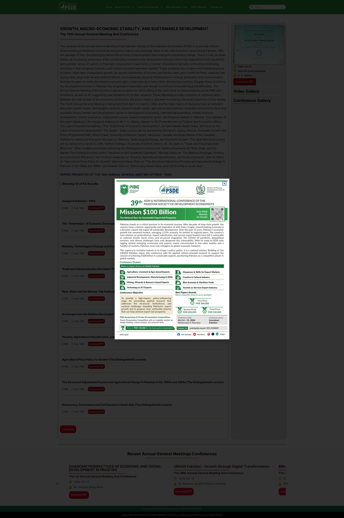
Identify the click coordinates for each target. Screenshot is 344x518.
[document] (172, 259)
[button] (224, 183)
